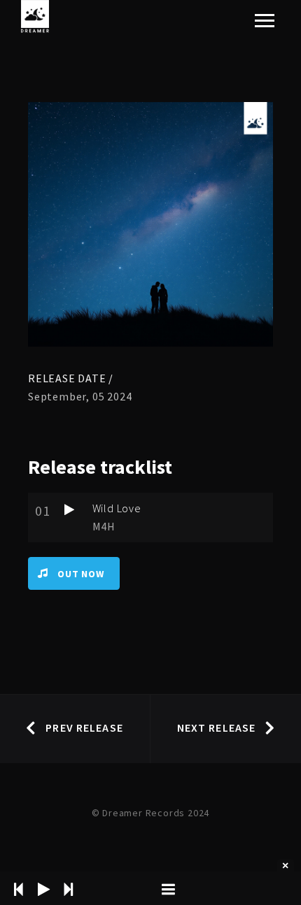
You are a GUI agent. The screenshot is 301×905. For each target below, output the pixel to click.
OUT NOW (80, 573)
